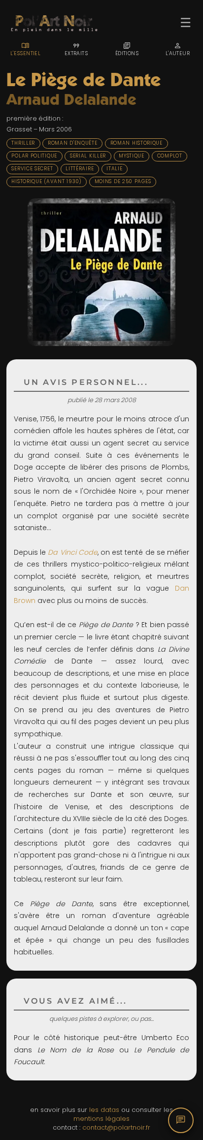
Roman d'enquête (73, 143)
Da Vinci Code (72, 552)
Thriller (23, 143)
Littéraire (80, 168)
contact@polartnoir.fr (116, 1127)
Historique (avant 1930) (46, 181)
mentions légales (101, 1118)
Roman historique (136, 143)
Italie (114, 168)
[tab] (25, 49)
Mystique (131, 155)
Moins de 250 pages (123, 181)
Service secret (32, 168)
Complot (169, 155)
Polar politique (34, 155)
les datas (104, 1110)
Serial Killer (88, 155)
